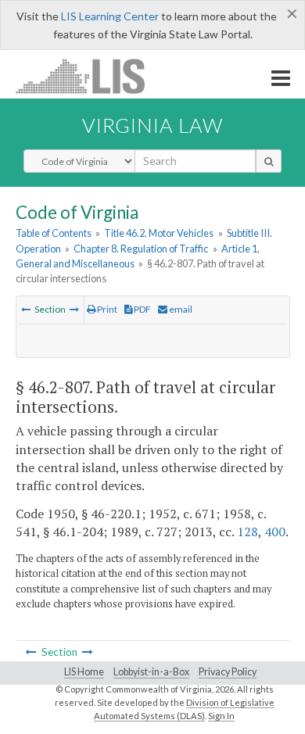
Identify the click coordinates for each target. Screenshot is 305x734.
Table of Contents (54, 233)
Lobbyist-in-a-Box (151, 672)
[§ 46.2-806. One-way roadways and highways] (25, 309)
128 (247, 531)
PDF (141, 309)
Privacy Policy (228, 672)
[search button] (269, 161)
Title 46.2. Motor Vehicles (159, 233)
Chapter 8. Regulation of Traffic (141, 248)
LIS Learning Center (110, 16)
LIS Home (84, 672)
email (179, 309)
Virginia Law (152, 125)
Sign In (221, 716)
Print (106, 309)
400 (274, 531)
